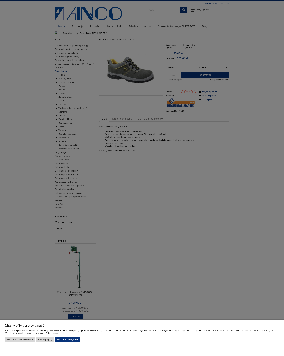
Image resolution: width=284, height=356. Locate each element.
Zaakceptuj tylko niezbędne (20, 339)
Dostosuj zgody (45, 339)
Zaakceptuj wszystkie (67, 339)
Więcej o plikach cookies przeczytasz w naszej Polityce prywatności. (34, 333)
